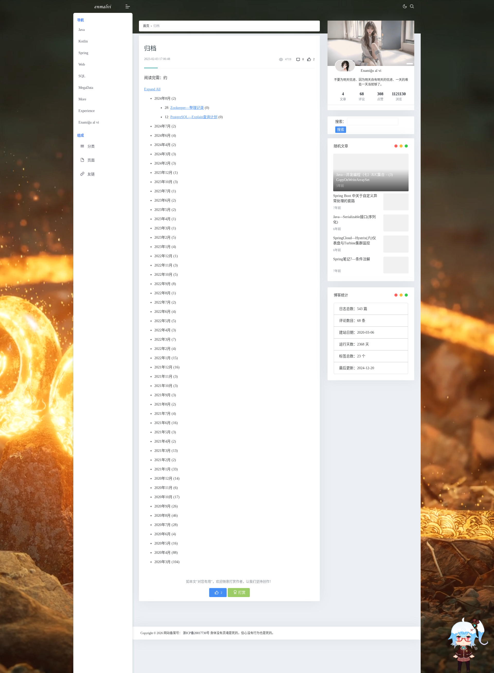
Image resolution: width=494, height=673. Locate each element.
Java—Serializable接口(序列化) (354, 219)
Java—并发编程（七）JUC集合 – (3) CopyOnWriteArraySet (364, 177)
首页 (146, 26)
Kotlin (83, 41)
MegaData (85, 88)
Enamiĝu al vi (88, 122)
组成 (80, 135)
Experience (86, 111)
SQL (81, 76)
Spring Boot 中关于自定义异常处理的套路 (355, 198)
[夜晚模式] (404, 6)
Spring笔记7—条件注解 (351, 259)
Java (81, 30)
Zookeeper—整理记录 (187, 108)
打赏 (241, 592)
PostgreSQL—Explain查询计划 (193, 117)
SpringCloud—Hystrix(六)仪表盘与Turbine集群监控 (354, 240)
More (82, 99)
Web (81, 64)
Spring (83, 53)
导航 (80, 20)
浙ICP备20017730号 (196, 633)
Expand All (152, 89)
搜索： (340, 122)
